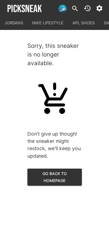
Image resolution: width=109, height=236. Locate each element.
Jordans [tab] (13, 22)
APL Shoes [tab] (83, 22)
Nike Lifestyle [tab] (47, 22)
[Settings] (99, 8)
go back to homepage (54, 177)
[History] (87, 8)
